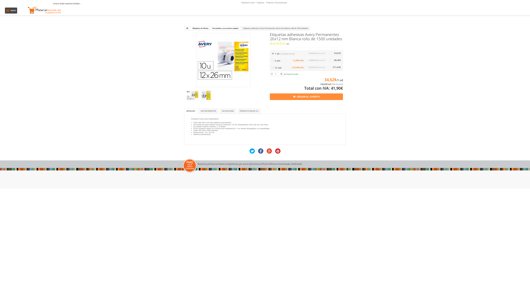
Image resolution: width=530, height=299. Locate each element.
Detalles (190, 111)
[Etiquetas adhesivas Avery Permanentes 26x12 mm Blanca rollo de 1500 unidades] (192, 95)
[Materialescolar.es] (62, 10)
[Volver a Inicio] (187, 28)
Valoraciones (228, 111)
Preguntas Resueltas (249, 111)
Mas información (208, 111)
